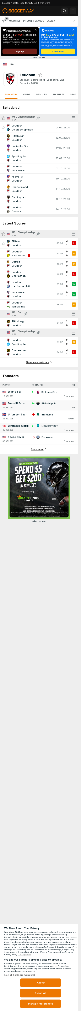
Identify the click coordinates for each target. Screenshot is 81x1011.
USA (11, 64)
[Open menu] (73, 11)
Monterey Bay (49, 426)
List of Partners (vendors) (19, 974)
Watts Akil (14, 392)
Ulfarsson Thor (17, 414)
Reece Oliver (16, 437)
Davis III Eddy (16, 403)
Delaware (47, 437)
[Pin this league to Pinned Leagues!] (38, 118)
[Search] (64, 11)
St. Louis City (49, 392)
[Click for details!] (39, 128)
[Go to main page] (21, 10)
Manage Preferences (40, 1003)
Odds (26, 94)
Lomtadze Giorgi (18, 426)
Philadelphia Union (52, 403)
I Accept (40, 982)
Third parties (24, 954)
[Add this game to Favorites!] (3, 127)
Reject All (40, 993)
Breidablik (47, 414)
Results (41, 94)
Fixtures (58, 94)
